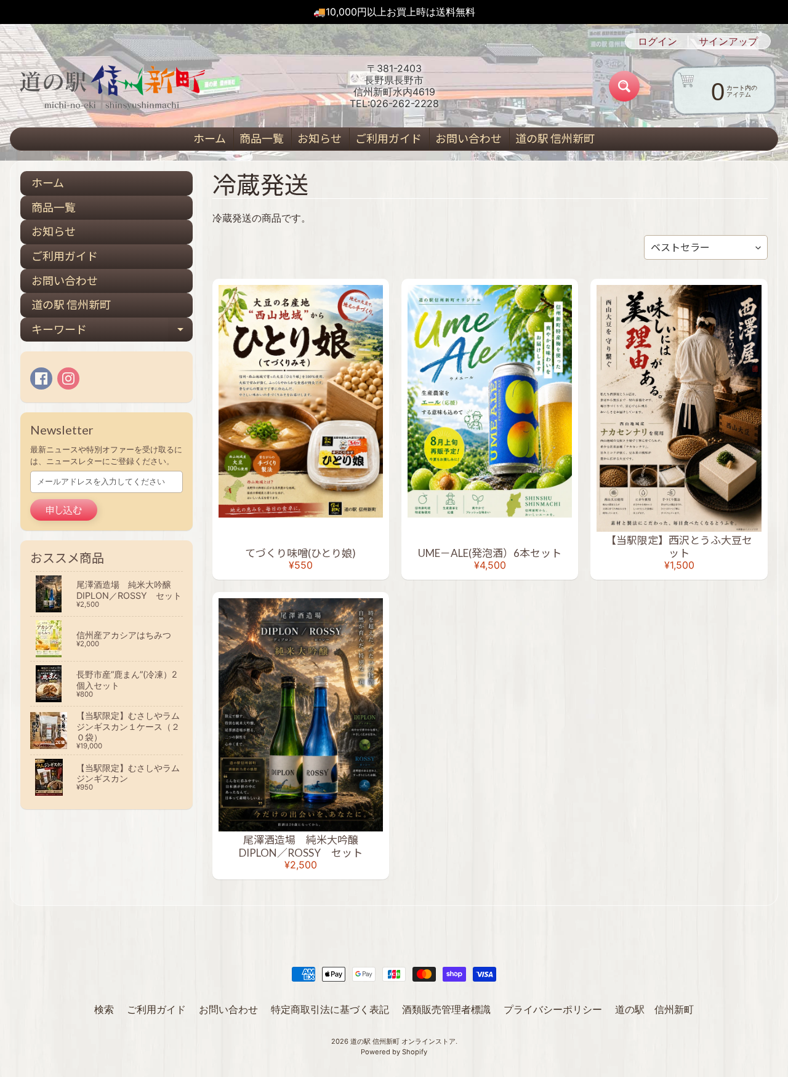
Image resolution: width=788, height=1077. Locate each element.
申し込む (63, 510)
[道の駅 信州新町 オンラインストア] (111, 86)
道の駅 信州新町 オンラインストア (403, 1041)
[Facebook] (41, 378)
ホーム (209, 138)
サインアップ (728, 41)
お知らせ (319, 138)
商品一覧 (261, 138)
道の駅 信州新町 (555, 138)
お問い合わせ (468, 138)
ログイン (657, 41)
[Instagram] (68, 378)
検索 (104, 1009)
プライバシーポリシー (553, 1009)
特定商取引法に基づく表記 (330, 1009)
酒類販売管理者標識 (446, 1009)
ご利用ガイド (388, 138)
